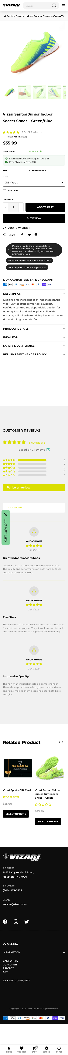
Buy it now (34, 218)
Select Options (16, 814)
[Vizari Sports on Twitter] (26, 921)
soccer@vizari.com (15, 904)
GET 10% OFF (6, 530)
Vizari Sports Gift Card (17, 790)
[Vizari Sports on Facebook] (5, 921)
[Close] (5, 514)
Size (5, 177)
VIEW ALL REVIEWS (17, 136)
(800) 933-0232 (12, 890)
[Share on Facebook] (22, 234)
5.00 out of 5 (37, 442)
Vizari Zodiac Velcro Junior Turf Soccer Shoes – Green (47, 794)
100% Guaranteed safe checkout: (28, 279)
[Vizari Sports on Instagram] (16, 921)
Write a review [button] (18, 487)
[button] (11, 132)
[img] (34, 545)
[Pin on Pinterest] (36, 234)
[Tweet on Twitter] (29, 234)
